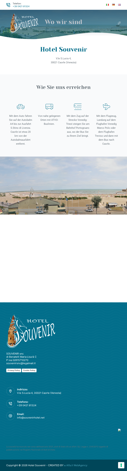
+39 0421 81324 (21, 6)
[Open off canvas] (119, 23)
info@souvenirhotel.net (30, 417)
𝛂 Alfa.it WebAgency (75, 465)
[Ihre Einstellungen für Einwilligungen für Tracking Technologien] (121, 465)
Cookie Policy (29, 370)
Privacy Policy (14, 370)
